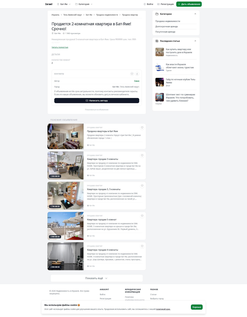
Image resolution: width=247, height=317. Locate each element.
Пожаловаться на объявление (96, 110)
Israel (48, 4)
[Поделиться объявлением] (137, 74)
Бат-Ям (63, 4)
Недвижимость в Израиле (67, 291)
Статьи (153, 294)
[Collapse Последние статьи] (195, 41)
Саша (136, 81)
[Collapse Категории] (195, 14)
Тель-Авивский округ (72, 15)
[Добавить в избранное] (132, 74)
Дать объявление (190, 4)
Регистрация (167, 4)
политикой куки (163, 309)
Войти (150, 4)
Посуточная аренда (165, 31)
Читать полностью (60, 47)
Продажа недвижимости (107, 15)
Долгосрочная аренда (166, 26)
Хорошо (196, 307)
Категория (84, 4)
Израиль (55, 15)
